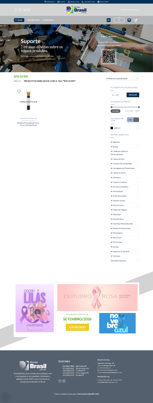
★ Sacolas (115, 247)
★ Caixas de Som (117, 159)
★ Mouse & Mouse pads (120, 228)
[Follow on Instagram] (20, 10)
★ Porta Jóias (116, 242)
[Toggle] (137, 142)
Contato (48, 20)
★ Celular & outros (118, 173)
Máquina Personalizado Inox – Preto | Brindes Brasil (28, 124)
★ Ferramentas (117, 191)
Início (17, 81)
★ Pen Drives (116, 237)
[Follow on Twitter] (25, 10)
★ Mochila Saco (117, 219)
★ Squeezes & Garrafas (120, 251)
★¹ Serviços (115, 256)
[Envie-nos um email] (29, 10)
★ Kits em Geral (117, 205)
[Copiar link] (136, 20)
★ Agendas (115, 142)
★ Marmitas (116, 214)
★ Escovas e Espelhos (119, 186)
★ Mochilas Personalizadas (122, 223)
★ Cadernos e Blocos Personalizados (119, 152)
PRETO (117, 128)
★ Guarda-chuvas (118, 200)
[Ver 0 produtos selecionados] (129, 20)
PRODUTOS (34, 20)
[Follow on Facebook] (16, 10)
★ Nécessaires (117, 233)
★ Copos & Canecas (119, 182)
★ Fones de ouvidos (119, 196)
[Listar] (19, 91)
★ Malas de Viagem (119, 210)
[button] (129, 10)
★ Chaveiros (116, 177)
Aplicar (133, 95)
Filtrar (115, 111)
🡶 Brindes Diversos (118, 260)
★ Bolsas (114, 146)
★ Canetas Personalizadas (121, 163)
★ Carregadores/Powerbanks (123, 168)
